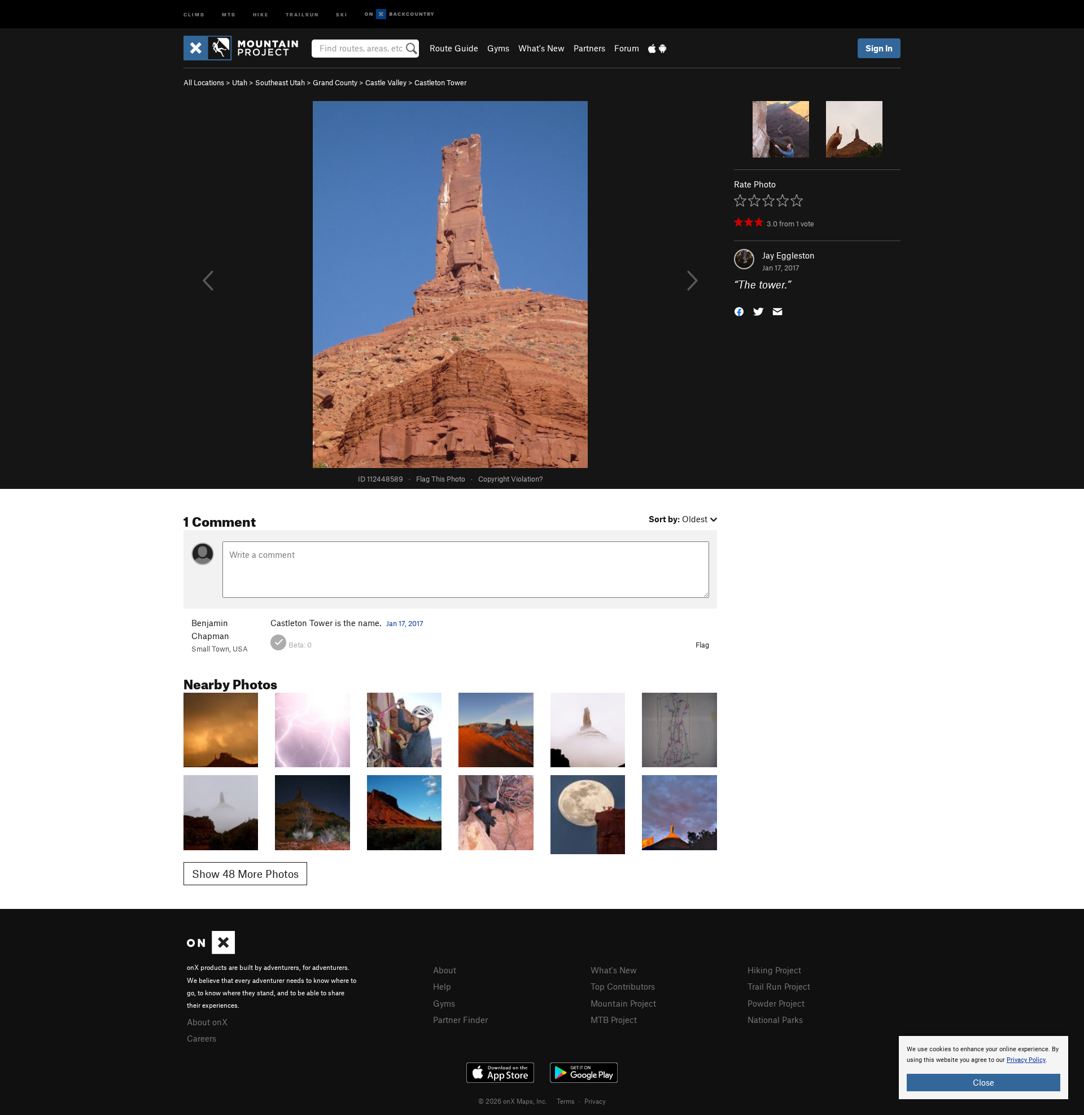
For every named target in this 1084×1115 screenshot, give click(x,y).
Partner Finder (460, 1020)
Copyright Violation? (510, 478)
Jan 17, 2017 (404, 623)
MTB (229, 14)
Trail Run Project (779, 986)
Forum (626, 48)
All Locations (203, 82)
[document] (983, 1067)
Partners (589, 48)
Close (983, 1082)
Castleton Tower (440, 82)
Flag (702, 644)
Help (442, 986)
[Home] (246, 48)
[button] (739, 310)
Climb (194, 14)
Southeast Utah (280, 82)
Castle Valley (385, 82)
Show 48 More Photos (245, 873)
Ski (342, 14)
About (444, 970)
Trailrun (302, 14)
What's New (541, 48)
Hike (261, 14)
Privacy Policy (1026, 1060)
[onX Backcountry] (399, 14)
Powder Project (776, 1003)
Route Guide (454, 48)
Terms (566, 1101)
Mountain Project (623, 1003)
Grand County (335, 82)
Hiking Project (774, 970)
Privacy (595, 1101)
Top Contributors (623, 986)
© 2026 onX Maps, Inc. (512, 1101)
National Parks (775, 1020)
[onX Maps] (211, 951)
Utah (239, 82)
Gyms (498, 48)
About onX (207, 1022)
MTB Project (614, 1020)
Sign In (879, 48)
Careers (201, 1038)
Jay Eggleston (788, 255)
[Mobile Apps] (657, 48)
